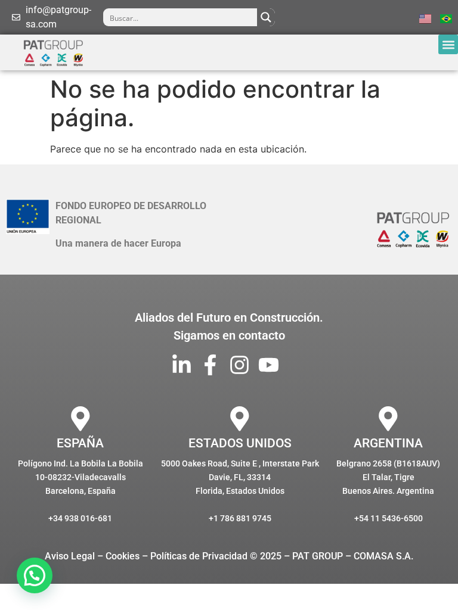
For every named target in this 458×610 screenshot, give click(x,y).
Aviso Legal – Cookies (92, 556)
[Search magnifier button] (266, 17)
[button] (448, 44)
